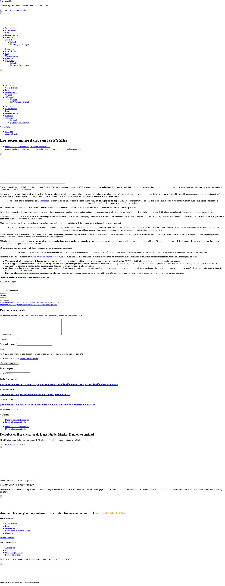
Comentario (5, 335)
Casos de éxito (11, 30)
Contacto (9, 37)
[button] (112, 293)
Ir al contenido (6, 1)
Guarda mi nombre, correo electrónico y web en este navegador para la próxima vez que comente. (43, 354)
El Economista (43, 201)
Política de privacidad (29, 358)
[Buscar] (32, 374)
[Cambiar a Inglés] (13, 42)
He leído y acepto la (21, 358)
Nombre (4, 339)
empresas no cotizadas (31, 149)
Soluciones (9, 28)
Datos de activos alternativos (17, 147)
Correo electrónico (8, 344)
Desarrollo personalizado (40, 147)
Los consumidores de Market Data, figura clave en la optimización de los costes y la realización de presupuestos (59, 384)
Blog (7, 33)
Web (2, 349)
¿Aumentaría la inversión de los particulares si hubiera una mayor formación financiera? (47, 404)
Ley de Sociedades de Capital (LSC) (40, 187)
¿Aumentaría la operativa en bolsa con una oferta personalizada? (35, 394)
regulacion (61, 149)
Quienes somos (11, 35)
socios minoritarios (74, 149)
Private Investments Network (48, 257)
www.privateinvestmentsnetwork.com (32, 277)
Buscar (3, 374)
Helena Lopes (10, 282)
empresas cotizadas (13, 149)
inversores (45, 149)
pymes (53, 149)
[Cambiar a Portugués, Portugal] (19, 44)
